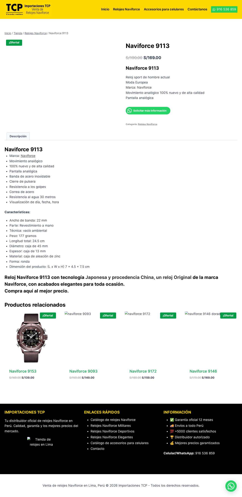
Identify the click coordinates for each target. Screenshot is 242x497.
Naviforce (28, 156)
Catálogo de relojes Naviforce (113, 420)
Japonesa (96, 277)
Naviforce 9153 (22, 371)
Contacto (97, 449)
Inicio (105, 9)
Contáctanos (197, 9)
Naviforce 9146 (203, 371)
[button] (231, 486)
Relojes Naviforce (126, 9)
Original (183, 277)
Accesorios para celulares (164, 9)
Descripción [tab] (18, 136)
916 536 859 (205, 453)
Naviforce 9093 (83, 371)
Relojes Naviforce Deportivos (112, 431)
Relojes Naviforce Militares (111, 426)
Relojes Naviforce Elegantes (112, 437)
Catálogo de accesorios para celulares (120, 443)
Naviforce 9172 (143, 371)
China (147, 277)
